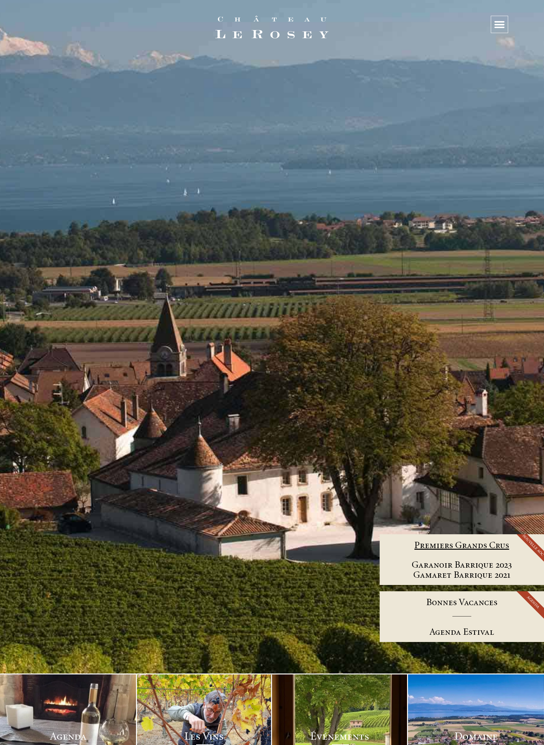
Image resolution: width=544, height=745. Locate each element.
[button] (499, 24)
